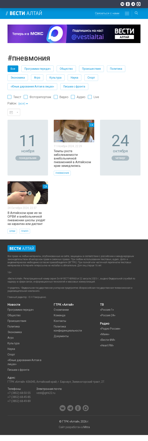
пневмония (62, 173)
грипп (24, 231)
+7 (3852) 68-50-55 (19, 392)
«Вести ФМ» (107, 339)
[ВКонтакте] (122, 4)
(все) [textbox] (21, 103)
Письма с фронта (74, 86)
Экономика (18, 77)
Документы (61, 336)
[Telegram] (133, 4)
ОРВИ (12, 231)
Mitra (86, 427)
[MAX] (138, 4)
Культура (55, 77)
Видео (64, 97)
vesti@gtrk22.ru (45, 392)
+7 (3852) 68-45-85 (19, 397)
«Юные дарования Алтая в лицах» (32, 86)
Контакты (60, 320)
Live (96, 97)
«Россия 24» (107, 315)
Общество (66, 68)
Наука (74, 77)
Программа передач (37, 68)
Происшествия (91, 68)
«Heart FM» (107, 345)
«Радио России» (110, 328)
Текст (17, 97)
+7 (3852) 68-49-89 (19, 401)
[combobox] (23, 104)
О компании (61, 309)
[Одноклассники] (128, 4)
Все (13, 68)
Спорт (91, 77)
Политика (116, 68)
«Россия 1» (107, 309)
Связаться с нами (107, 13)
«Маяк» (104, 334)
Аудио (81, 97)
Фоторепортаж (40, 97)
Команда (59, 315)
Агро (37, 77)
